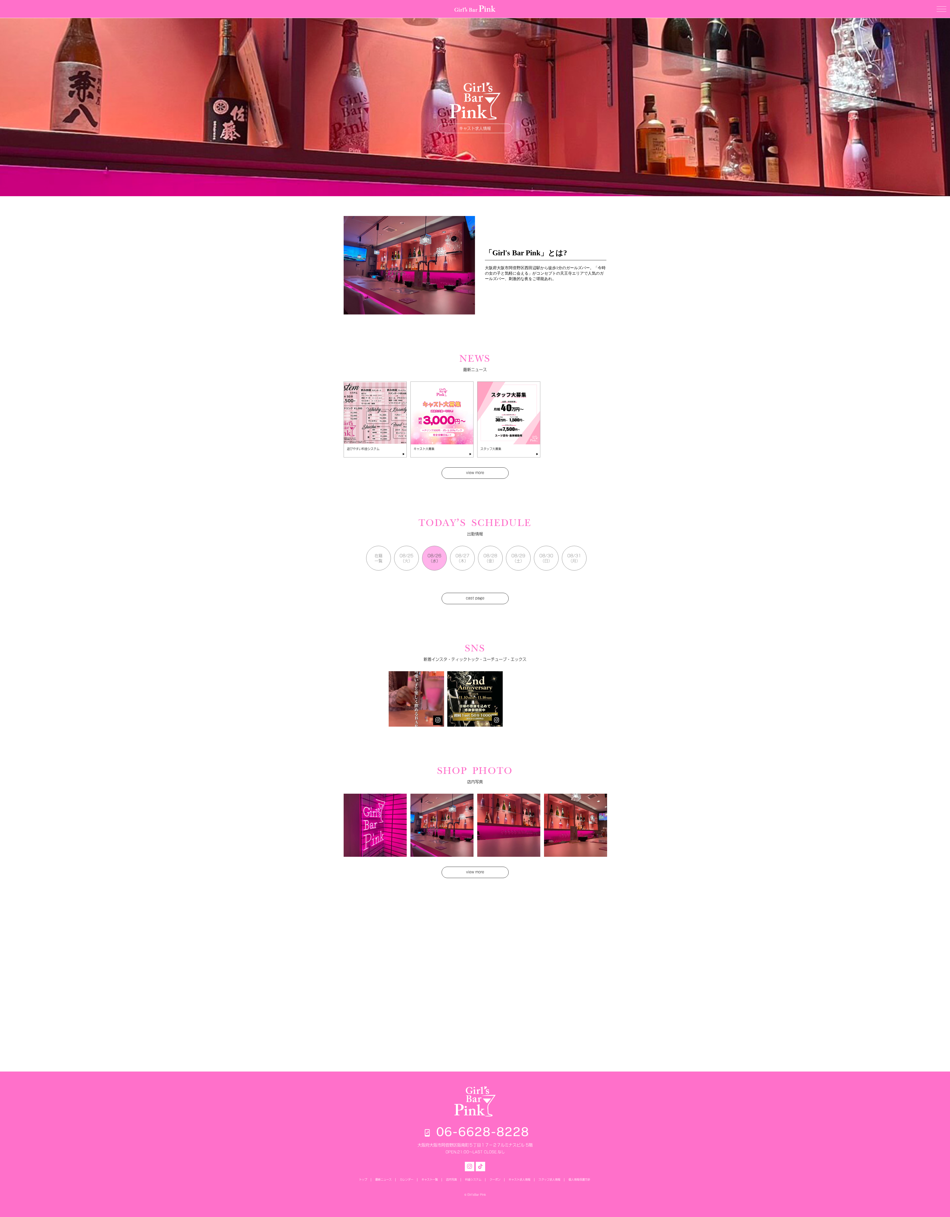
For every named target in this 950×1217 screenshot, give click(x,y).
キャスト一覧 (430, 1179)
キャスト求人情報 (475, 128)
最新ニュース (383, 1179)
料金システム (473, 1179)
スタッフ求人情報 (549, 1179)
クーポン (495, 1179)
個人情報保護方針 (579, 1179)
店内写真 (451, 1179)
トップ (363, 1179)
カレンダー (406, 1179)
